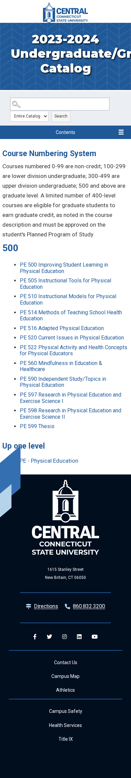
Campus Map (65, 676)
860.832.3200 (89, 606)
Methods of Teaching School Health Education (71, 315)
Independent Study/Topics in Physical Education (63, 382)
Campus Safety (65, 711)
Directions (46, 606)
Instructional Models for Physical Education (68, 299)
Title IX (65, 739)
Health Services (65, 725)
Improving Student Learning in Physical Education (64, 268)
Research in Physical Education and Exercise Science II (70, 413)
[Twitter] (49, 636)
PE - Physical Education (49, 460)
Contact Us (65, 662)
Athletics (65, 690)
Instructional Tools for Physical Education (65, 283)
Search (61, 116)
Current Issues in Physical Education (72, 337)
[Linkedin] (79, 636)
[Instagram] (64, 636)
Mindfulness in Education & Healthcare (61, 366)
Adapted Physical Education (62, 328)
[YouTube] (95, 636)
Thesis (37, 426)
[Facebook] (35, 636)
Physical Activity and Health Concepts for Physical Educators (73, 350)
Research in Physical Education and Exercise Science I (70, 398)
